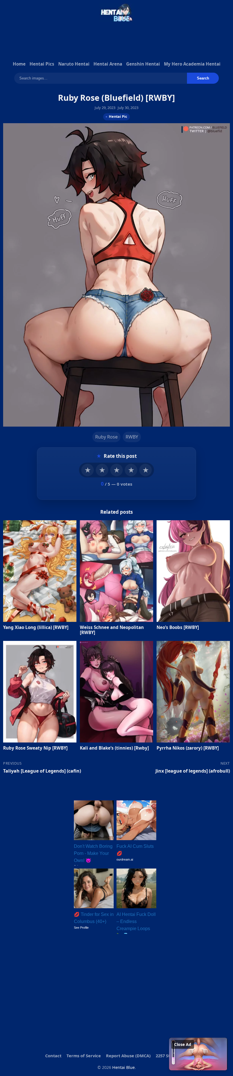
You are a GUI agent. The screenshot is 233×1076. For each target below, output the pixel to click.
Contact (53, 1055)
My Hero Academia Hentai (192, 64)
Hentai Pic (118, 116)
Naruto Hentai (74, 64)
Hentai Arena (107, 64)
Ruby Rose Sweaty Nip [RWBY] (35, 748)
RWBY (132, 436)
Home (19, 64)
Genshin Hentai (143, 64)
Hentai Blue (123, 1067)
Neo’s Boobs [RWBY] (178, 627)
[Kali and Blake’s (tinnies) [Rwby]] (116, 691)
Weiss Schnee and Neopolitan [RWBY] (112, 629)
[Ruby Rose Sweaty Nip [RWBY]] (39, 691)
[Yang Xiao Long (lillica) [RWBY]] (39, 571)
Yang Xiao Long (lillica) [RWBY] (35, 627)
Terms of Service (83, 1055)
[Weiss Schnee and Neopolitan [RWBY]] (116, 571)
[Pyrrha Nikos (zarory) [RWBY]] (193, 691)
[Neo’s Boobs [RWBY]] (193, 571)
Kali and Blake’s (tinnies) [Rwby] (114, 748)
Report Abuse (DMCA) (128, 1055)
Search (203, 78)
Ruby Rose (106, 436)
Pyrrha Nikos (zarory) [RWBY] (188, 748)
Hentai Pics (42, 64)
